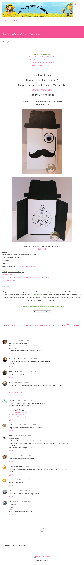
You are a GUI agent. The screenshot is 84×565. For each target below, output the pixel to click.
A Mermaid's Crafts (16, 392)
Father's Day (24, 325)
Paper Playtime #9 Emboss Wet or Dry (42, 62)
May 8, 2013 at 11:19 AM (21, 382)
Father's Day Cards (37, 325)
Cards (16, 325)
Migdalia (12, 400)
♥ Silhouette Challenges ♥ (17, 417)
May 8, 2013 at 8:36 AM (28, 372)
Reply (11, 353)
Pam (10, 501)
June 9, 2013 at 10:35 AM (23, 491)
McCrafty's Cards (15, 358)
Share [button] (76, 325)
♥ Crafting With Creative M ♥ (19, 412)
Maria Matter (13, 425)
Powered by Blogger (43, 557)
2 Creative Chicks (42, 89)
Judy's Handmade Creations (30, 266)
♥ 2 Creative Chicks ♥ (16, 414)
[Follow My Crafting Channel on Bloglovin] (42, 313)
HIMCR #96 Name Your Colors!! (42, 65)
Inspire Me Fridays (8, 275)
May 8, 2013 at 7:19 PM (24, 436)
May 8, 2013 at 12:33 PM (24, 400)
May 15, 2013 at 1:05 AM (33, 466)
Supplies (14, 20)
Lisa (10, 382)
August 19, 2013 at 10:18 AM (22, 501)
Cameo (11, 325)
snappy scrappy (14, 372)
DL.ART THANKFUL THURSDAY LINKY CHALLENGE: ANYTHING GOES (25, 277)
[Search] (75, 3)
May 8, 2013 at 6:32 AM (22, 341)
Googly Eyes (50, 325)
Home (4, 20)
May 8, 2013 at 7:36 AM (30, 358)
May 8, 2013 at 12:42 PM (27, 425)
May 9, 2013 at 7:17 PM (24, 456)
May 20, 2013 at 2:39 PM (22, 480)
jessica (11, 341)
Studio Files (60, 325)
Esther (11, 491)
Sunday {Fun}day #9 (8, 280)
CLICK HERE (42, 249)
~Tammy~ (12, 456)
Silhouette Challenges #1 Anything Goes (42, 60)
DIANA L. (12, 436)
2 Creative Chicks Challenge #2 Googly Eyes (42, 57)
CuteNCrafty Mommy (16, 466)
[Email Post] (68, 325)
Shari (10, 480)
